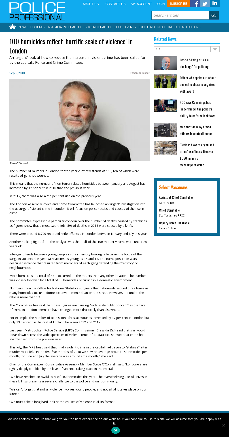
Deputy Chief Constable (174, 222)
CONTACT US (115, 4)
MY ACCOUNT (141, 4)
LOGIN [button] (160, 4)
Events (130, 27)
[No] (223, 425)
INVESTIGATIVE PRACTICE (65, 27)
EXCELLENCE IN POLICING (156, 27)
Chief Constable (169, 210)
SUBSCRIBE (178, 4)
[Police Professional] (37, 11)
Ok (116, 430)
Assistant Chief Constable (176, 197)
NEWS (23, 27)
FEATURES (37, 27)
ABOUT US (91, 4)
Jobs (118, 27)
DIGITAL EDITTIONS (187, 27)
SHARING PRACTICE (98, 27)
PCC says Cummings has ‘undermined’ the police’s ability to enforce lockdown (197, 109)
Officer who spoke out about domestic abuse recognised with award (198, 84)
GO (213, 15)
